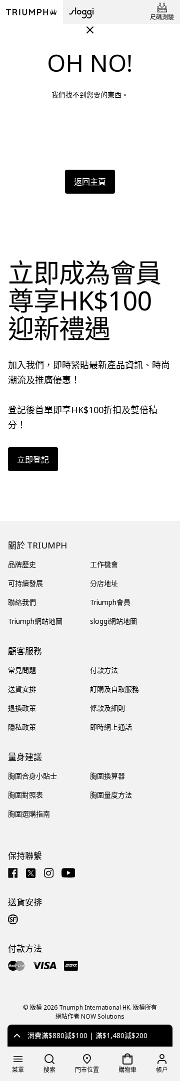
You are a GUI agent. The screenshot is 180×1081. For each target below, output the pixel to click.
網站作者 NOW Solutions (90, 1016)
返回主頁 (90, 181)
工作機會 (104, 564)
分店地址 (104, 583)
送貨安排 (22, 689)
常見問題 (22, 670)
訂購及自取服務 (114, 689)
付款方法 (104, 670)
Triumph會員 (110, 602)
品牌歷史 (22, 564)
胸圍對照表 (25, 795)
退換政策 (22, 708)
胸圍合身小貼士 (32, 776)
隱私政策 (22, 727)
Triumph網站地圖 (35, 621)
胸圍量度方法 (111, 795)
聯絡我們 (22, 602)
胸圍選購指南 (29, 813)
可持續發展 (25, 583)
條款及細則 (107, 708)
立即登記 (33, 459)
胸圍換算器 (107, 776)
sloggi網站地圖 (113, 621)
